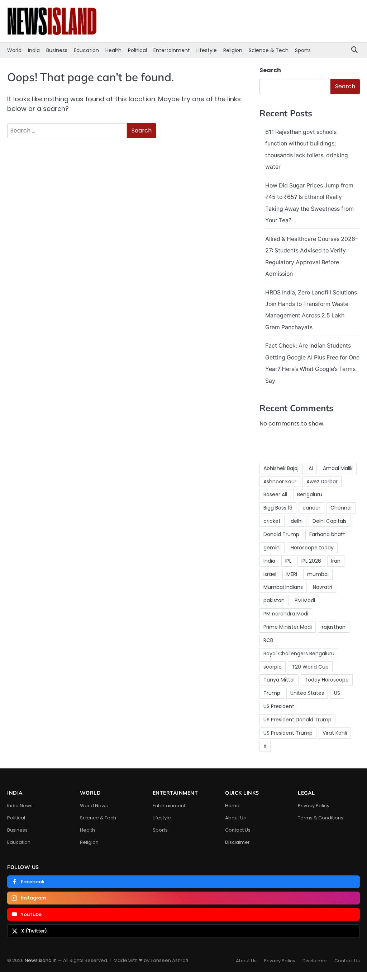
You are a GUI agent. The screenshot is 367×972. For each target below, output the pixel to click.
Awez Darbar (322, 481)
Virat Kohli (335, 732)
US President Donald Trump (297, 719)
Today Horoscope (327, 679)
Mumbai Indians (283, 587)
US (337, 693)
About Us (235, 817)
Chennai (341, 507)
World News (94, 805)
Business (56, 50)
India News (20, 805)
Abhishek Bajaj (281, 468)
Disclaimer (237, 842)
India (34, 50)
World (14, 50)
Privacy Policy (313, 805)
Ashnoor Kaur (279, 481)
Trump (271, 693)
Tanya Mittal (279, 679)
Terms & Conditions (320, 817)
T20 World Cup (310, 666)
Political (137, 50)
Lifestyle (206, 50)
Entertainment (171, 50)
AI (311, 468)
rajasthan (333, 627)
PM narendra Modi (285, 613)
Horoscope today (312, 547)
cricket (272, 521)
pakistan (274, 600)
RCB (268, 640)
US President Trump (288, 732)
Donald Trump (281, 534)
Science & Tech (269, 50)
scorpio (272, 666)
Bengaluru (309, 494)
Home (232, 805)
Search (270, 70)
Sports (303, 50)
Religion (232, 50)
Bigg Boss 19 (277, 507)
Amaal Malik (338, 468)
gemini (272, 547)
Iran (335, 560)
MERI (291, 574)
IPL (288, 560)
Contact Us (238, 830)
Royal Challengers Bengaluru (298, 653)
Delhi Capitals (330, 521)
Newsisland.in (41, 960)
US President (278, 706)
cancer (311, 507)
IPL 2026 (311, 560)
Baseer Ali (275, 494)
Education (86, 50)
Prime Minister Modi (287, 627)
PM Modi (305, 600)
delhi (296, 521)
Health (113, 50)
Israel (269, 574)
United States (307, 693)
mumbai (318, 574)
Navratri (322, 587)
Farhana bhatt (327, 534)
